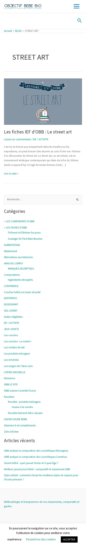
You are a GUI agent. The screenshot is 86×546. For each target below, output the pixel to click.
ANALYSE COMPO (13, 263)
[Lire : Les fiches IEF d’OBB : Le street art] (43, 101)
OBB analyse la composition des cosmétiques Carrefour (35, 457)
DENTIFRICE (10, 298)
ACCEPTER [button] (69, 539)
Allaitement (10, 251)
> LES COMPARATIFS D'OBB (19, 221)
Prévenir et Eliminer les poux (24, 232)
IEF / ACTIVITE (40, 139)
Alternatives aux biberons (18, 257)
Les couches (11, 335)
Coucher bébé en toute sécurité (22, 292)
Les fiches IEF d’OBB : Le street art (38, 132)
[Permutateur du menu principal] (76, 6)
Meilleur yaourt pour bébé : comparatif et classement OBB (37, 469)
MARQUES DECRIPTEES (21, 268)
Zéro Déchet (11, 431)
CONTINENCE (11, 286)
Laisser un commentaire (17, 139)
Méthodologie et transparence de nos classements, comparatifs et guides (41, 504)
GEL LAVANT (10, 310)
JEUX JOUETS (11, 329)
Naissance (9, 378)
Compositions (12, 275)
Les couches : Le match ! (17, 341)
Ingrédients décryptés (20, 280)
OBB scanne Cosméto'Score (20, 390)
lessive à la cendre (22, 407)
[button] (79, 20)
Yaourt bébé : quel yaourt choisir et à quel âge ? (31, 463)
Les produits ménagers (17, 353)
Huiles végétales (13, 317)
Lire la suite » (11, 173)
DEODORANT (11, 304)
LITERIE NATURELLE (14, 372)
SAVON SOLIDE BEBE (15, 419)
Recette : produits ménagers (24, 402)
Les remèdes (11, 360)
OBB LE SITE (11, 384)
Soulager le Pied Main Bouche (25, 238)
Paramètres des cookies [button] (41, 539)
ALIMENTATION (12, 245)
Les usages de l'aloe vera (18, 366)
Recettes (9, 397)
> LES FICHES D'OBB (15, 227)
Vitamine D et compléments (20, 425)
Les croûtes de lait (14, 347)
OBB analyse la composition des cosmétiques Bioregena (36, 450)
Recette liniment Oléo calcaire (25, 413)
